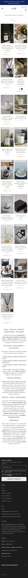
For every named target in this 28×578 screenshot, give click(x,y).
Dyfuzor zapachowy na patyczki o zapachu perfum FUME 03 (7, 316)
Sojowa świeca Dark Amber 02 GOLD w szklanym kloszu (21, 150)
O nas (3, 488)
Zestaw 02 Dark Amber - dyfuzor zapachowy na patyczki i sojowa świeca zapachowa (7, 283)
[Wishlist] (25, 7)
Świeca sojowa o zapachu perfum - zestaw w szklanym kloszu (7, 184)
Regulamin (4, 490)
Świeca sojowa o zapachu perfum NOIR (21, 117)
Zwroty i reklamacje (6, 496)
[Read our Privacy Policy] (25, 474)
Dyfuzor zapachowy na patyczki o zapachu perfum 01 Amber (20, 47)
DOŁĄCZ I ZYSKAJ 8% (14, 479)
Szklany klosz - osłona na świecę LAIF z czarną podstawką (7, 217)
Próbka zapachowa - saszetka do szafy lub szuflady (21, 248)
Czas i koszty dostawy (7, 498)
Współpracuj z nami (6, 501)
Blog (3, 506)
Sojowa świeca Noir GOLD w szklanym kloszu (7, 150)
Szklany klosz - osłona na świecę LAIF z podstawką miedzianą (20, 184)
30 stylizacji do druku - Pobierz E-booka (11, 514)
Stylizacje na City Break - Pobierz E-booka (11, 516)
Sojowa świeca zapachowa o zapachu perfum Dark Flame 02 (20, 282)
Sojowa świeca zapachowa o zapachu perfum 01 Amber (7, 118)
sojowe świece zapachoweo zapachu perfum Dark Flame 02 (14, 390)
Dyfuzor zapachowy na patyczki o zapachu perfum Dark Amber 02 (7, 81)
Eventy (3, 509)
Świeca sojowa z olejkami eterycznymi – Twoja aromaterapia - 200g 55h (7, 48)
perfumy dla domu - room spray (18, 410)
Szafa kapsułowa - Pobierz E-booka (10, 511)
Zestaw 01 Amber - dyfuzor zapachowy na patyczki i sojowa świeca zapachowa (7, 249)
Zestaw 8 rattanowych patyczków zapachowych (21, 82)
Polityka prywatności (6, 493)
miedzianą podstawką (17, 438)
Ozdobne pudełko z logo (20, 216)
